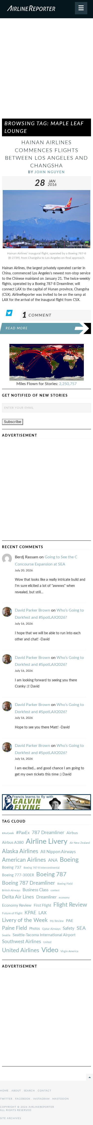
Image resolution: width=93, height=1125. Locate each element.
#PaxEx (23, 833)
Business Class (35, 890)
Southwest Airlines (21, 941)
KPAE (30, 912)
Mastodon (60, 1099)
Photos (34, 929)
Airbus (72, 833)
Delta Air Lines (18, 897)
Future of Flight (12, 913)
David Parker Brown (32, 610)
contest (55, 890)
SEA (81, 928)
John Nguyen (49, 172)
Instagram (41, 1099)
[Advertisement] (46, 70)
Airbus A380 (13, 842)
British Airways (11, 890)
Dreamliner (46, 897)
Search (29, 1091)
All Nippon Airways (58, 852)
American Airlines (24, 860)
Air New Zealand (80, 843)
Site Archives (10, 1118)
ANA (53, 860)
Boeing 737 (11, 867)
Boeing (69, 860)
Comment (37, 315)
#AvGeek (8, 833)
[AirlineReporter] (46, 9)
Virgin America (69, 951)
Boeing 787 (51, 875)
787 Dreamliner (48, 832)
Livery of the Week (25, 920)
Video (49, 950)
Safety (68, 928)
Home (4, 1091)
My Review (57, 921)
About (16, 1091)
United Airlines (20, 950)
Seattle (6, 935)
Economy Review (16, 905)
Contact (44, 1091)
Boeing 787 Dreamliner (28, 883)
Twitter (6, 1099)
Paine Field (14, 928)
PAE (69, 921)
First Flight (42, 905)
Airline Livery (46, 841)
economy (64, 897)
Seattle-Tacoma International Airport (44, 935)
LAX (42, 913)
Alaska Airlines (20, 851)
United (47, 942)
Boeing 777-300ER (18, 875)
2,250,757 (68, 384)
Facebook (23, 1099)
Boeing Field (64, 883)
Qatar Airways (51, 928)
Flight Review (70, 905)
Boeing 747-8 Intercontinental (42, 867)
